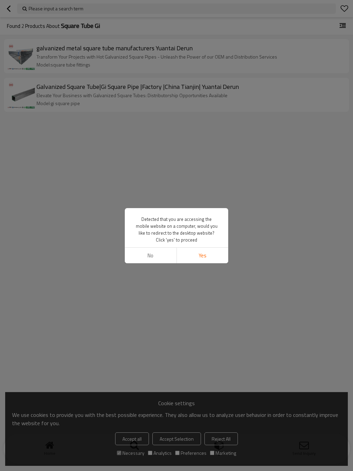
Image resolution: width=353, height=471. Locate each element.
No (150, 255)
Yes (202, 255)
